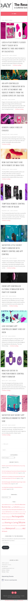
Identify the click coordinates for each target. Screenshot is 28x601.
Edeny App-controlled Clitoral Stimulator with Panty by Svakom (13, 289)
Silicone (21, 522)
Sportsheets (8, 525)
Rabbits (10, 516)
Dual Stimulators (13, 509)
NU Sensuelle (11, 513)
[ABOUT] (12, 592)
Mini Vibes (4, 513)
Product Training (5, 516)
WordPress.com (16, 597)
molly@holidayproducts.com (8, 568)
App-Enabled (4, 504)
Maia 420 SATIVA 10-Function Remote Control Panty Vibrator (13, 373)
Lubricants (14, 511)
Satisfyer (12, 519)
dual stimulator (5, 509)
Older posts (5, 444)
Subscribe (5, 547)
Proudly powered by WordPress (11, 595)
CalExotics (16, 507)
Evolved (19, 509)
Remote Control (6, 519)
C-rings (12, 507)
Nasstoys (7, 513)
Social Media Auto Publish (9, 600)
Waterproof (10, 528)
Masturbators (20, 511)
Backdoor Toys (10, 504)
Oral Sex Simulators (18, 513)
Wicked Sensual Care (18, 528)
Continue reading (17, 65)
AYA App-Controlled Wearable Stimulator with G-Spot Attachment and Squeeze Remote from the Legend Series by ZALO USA (13, 89)
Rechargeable (18, 516)
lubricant (9, 511)
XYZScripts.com (20, 600)
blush (14, 504)
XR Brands (4, 531)
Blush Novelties (18, 504)
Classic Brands (22, 507)
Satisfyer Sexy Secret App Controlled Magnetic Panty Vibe (14, 418)
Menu (15, 13)
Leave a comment (13, 55)
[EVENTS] (15, 592)
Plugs (24, 513)
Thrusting (19, 525)
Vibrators (3, 528)
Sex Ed (15, 519)
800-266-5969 (5, 566)
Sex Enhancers (19, 519)
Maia (17, 511)
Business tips (6, 507)
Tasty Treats (15, 525)
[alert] (14, 580)
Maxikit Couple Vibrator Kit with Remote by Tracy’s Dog (13, 465)
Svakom (11, 525)
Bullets (23, 504)
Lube (6, 511)
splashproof (4, 525)
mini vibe (24, 511)
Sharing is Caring (11, 522)
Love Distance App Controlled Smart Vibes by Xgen (13, 329)
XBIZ (23, 528)
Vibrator (23, 525)
